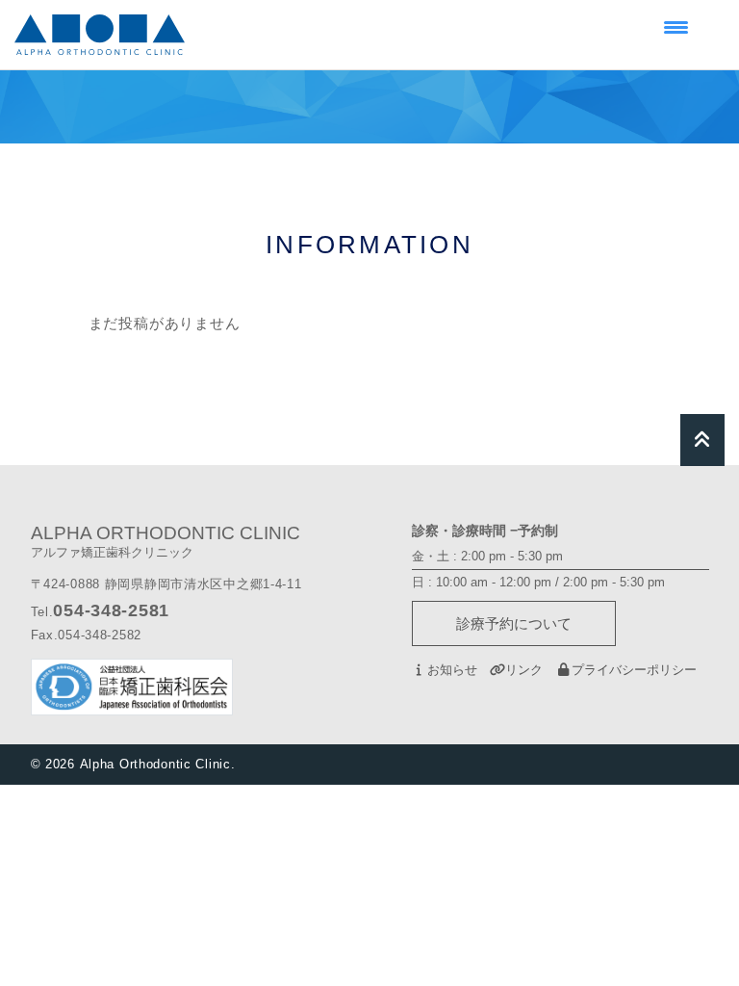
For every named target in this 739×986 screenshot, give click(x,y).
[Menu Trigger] (676, 26)
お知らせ (452, 669)
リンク (524, 669)
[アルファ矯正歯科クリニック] (99, 34)
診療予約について (514, 623)
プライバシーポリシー (634, 669)
